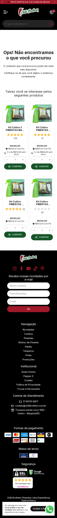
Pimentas (28, 338)
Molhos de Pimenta (28, 342)
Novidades (28, 329)
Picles (28, 355)
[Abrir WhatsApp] (49, 509)
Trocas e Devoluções (28, 389)
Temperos (28, 351)
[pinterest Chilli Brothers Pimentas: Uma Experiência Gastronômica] (42, 268)
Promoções (28, 359)
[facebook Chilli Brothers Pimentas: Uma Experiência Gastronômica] (21, 268)
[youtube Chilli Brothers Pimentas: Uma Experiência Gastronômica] (28, 268)
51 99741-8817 (30, 401)
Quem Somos (28, 371)
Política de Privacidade (28, 384)
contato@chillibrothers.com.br (30, 405)
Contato (28, 380)
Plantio (28, 346)
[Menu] (6, 12)
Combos (28, 334)
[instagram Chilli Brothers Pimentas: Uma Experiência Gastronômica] (14, 268)
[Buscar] (50, 24)
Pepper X (28, 376)
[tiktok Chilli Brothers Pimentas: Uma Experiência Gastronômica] (35, 268)
